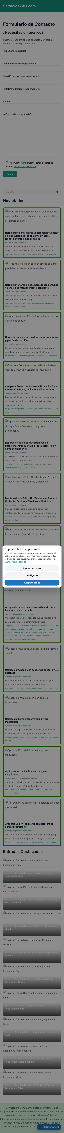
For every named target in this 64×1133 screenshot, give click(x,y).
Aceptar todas (32, 582)
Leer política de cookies (15, 561)
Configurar (32, 575)
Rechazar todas (32, 568)
